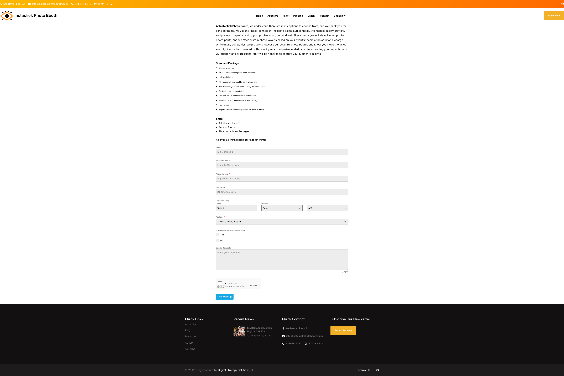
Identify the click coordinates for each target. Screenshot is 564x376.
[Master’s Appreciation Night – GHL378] (239, 332)
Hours (218, 204)
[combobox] (236, 208)
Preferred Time (223, 201)
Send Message (224, 296)
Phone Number (223, 174)
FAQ (187, 330)
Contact (190, 348)
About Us (191, 324)
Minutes (264, 204)
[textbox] (233, 208)
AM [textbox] (310, 208)
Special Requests (223, 248)
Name (219, 147)
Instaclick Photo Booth (36, 15)
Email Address (223, 160)
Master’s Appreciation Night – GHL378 (259, 329)
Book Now (554, 15)
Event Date (221, 187)
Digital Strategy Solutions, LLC (237, 370)
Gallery (189, 342)
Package (220, 217)
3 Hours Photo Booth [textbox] (229, 221)
